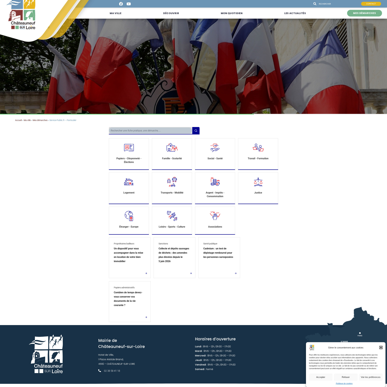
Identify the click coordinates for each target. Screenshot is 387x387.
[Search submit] (316, 3)
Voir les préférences (370, 377)
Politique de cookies (344, 383)
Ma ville (27, 120)
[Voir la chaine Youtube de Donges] (129, 4)
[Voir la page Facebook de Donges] (121, 4)
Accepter (320, 377)
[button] (380, 347)
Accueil (18, 120)
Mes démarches (40, 120)
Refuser (346, 377)
